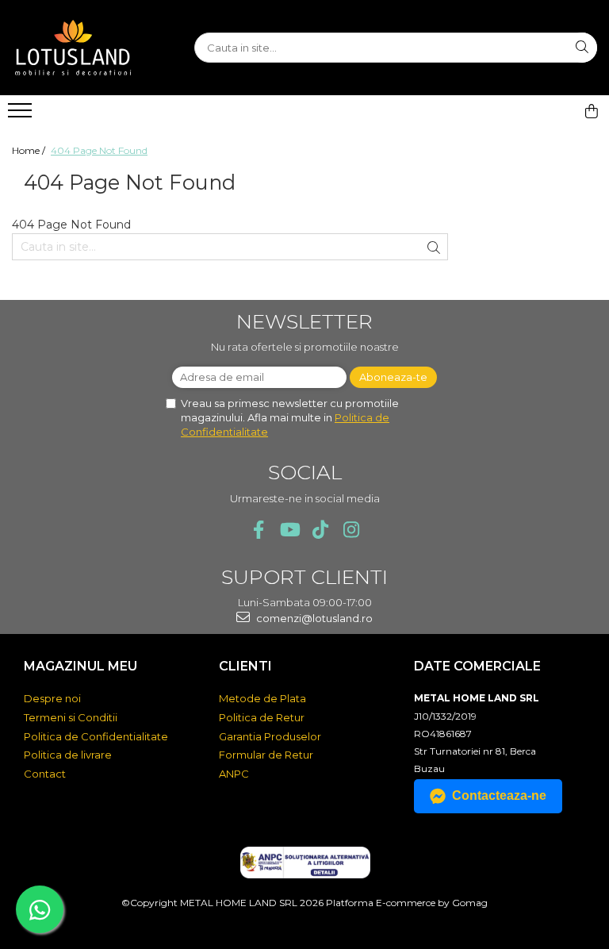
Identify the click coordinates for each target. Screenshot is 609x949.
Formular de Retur (266, 754)
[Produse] (22, 115)
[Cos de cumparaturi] (591, 111)
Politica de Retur (261, 717)
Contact (45, 773)
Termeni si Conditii (70, 717)
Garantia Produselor (270, 736)
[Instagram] (351, 530)
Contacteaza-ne (499, 795)
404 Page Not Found (99, 150)
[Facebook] (258, 530)
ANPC (234, 773)
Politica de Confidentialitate (96, 736)
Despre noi (52, 698)
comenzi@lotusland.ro (313, 618)
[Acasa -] (91, 47)
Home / (30, 150)
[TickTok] (320, 530)
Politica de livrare (68, 754)
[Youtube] (289, 530)
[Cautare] (582, 48)
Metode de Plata (262, 698)
